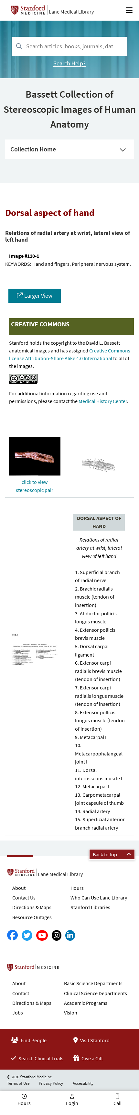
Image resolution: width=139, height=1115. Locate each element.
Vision (70, 1012)
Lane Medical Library (71, 11)
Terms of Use (18, 1083)
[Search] (19, 46)
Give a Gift (91, 1058)
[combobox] (69, 46)
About (19, 888)
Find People (33, 1040)
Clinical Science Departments (95, 993)
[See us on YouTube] (42, 935)
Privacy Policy (51, 1083)
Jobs (17, 1012)
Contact (20, 993)
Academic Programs (85, 1003)
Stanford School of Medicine (70, 969)
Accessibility (83, 1083)
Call (117, 1103)
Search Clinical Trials (40, 1058)
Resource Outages (32, 917)
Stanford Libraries (90, 907)
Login (72, 1103)
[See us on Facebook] (12, 935)
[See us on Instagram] (56, 935)
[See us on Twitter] (27, 935)
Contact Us (24, 897)
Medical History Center (103, 401)
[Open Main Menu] (129, 10)
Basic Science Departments (93, 983)
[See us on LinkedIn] (70, 935)
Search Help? (69, 63)
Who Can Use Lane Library (98, 897)
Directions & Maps (31, 907)
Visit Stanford (94, 1040)
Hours (77, 888)
